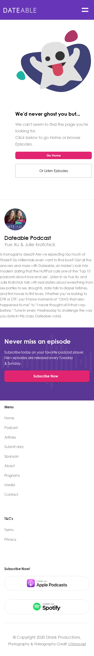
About (9, 466)
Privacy (10, 539)
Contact (11, 494)
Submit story (14, 446)
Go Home (54, 155)
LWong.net (77, 644)
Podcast (11, 427)
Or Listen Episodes (53, 170)
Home (9, 418)
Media (9, 485)
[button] (85, 9)
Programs (12, 475)
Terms (9, 530)
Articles (10, 437)
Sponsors (11, 456)
